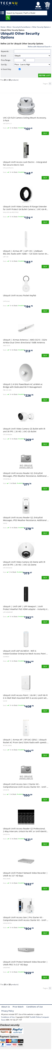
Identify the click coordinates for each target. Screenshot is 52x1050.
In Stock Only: (6, 69)
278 (28, 529)
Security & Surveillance (22, 27)
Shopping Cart (47, 5)
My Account (39, 5)
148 (28, 173)
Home (3, 27)
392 (28, 617)
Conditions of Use (34, 1006)
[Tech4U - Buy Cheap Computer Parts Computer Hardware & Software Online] (9, 5)
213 (28, 351)
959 (29, 973)
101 (28, 129)
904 (29, 929)
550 (27, 795)
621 (28, 840)
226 (28, 395)
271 (27, 484)
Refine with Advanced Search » (39, 46)
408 (29, 706)
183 (28, 262)
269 (29, 440)
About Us (5, 1006)
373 (27, 573)
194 (28, 306)
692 (29, 884)
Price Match (18, 1006)
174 (28, 218)
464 (28, 751)
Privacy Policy (7, 1011)
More (9, 27)
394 (29, 662)
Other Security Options (41, 27)
